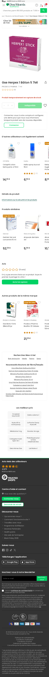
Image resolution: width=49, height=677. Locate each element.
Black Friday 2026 (11, 538)
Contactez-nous (11, 499)
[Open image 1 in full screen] (24, 53)
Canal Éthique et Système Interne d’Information (24, 645)
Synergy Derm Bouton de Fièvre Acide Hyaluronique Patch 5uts (24, 395)
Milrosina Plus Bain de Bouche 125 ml (23, 374)
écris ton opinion (20, 282)
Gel (26, 16)
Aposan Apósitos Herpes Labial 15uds (23, 388)
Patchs (31, 359)
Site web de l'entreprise (14, 535)
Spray (39, 359)
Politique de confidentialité (24, 638)
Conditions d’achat (24, 641)
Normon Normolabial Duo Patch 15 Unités (23, 371)
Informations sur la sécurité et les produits (19, 200)
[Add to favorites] (45, 105)
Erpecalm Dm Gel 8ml (23, 391)
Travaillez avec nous (12, 522)
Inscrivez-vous (42, 578)
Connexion (14, 125)
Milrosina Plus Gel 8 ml (23, 377)
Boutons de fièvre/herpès (15, 16)
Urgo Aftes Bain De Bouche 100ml (23, 368)
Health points (9, 532)
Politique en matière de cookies (24, 643)
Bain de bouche (14, 359)
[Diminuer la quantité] (4, 105)
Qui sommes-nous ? (12, 516)
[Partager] (45, 82)
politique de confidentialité (21, 591)
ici (40, 607)
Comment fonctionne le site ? (17, 519)
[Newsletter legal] (3, 591)
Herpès (24, 359)
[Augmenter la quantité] (12, 105)
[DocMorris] (15, 5)
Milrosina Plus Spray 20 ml (23, 380)
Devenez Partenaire (12, 529)
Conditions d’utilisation (24, 640)
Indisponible (30, 105)
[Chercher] (43, 10)
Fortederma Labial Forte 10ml (23, 385)
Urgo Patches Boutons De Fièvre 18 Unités (23, 382)
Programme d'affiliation (14, 526)
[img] (24, 91)
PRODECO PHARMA (9, 86)
